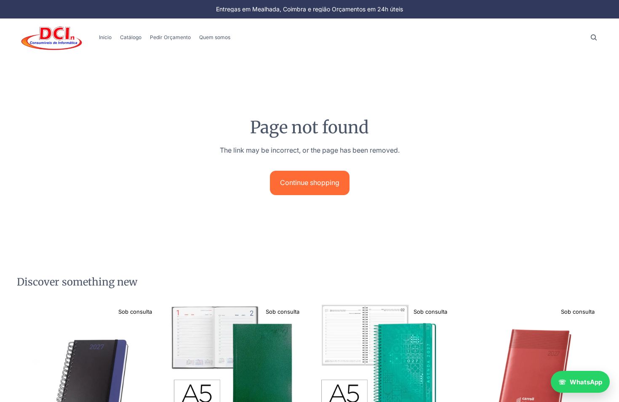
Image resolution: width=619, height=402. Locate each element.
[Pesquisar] (593, 37)
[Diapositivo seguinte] (147, 374)
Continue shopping (309, 182)
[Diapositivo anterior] (29, 374)
